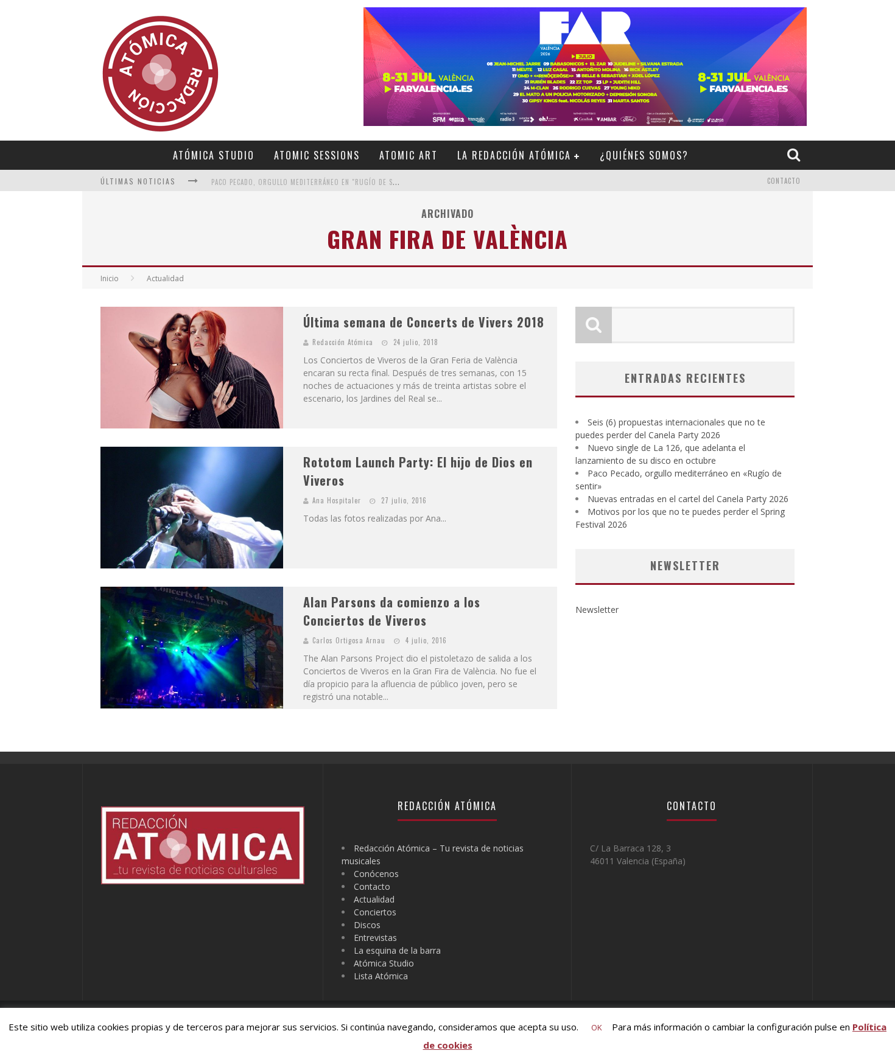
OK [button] (596, 1027)
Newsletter (597, 609)
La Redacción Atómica (514, 155)
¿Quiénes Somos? (644, 155)
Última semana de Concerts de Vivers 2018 (423, 322)
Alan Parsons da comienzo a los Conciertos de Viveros (391, 611)
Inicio (109, 278)
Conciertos (375, 912)
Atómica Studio (213, 155)
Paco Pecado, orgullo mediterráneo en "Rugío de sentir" (313, 182)
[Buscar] (795, 155)
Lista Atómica (381, 976)
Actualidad (374, 899)
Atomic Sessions (317, 155)
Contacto (784, 181)
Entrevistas (375, 937)
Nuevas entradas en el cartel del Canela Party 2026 (688, 499)
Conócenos (376, 873)
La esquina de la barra (397, 950)
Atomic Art (408, 155)
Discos (367, 925)
